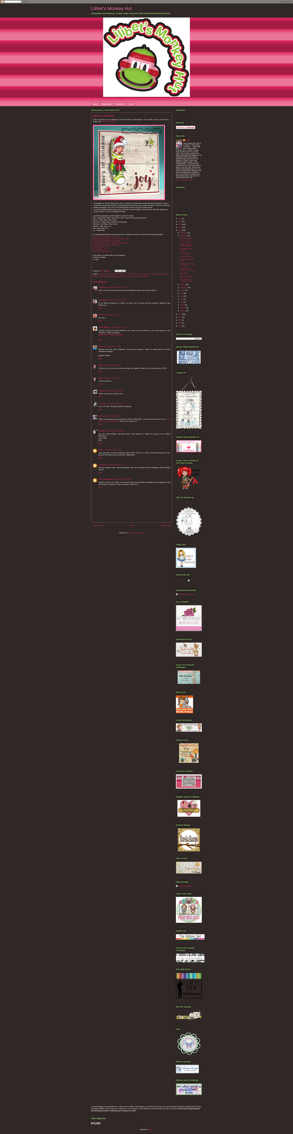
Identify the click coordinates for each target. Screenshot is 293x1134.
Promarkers (105, 276)
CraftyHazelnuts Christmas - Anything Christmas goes (111, 243)
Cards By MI (102, 431)
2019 (180, 221)
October (183, 284)
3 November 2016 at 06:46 (112, 346)
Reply (100, 293)
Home (95, 104)
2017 (180, 227)
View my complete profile (184, 180)
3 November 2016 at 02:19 (117, 327)
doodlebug (160, 274)
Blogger (150, 1129)
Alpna (100, 346)
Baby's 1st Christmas (187, 276)
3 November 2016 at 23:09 (113, 391)
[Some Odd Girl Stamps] (189, 581)
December (183, 233)
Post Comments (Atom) (136, 533)
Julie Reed (102, 464)
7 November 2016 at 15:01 (113, 450)
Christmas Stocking (108, 122)
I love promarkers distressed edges (186, 280)
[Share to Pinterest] (124, 271)
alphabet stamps (103, 274)
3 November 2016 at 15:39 (112, 365)
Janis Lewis (102, 403)
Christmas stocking (129, 274)
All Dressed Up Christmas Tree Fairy (187, 269)
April (182, 302)
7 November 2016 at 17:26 (115, 464)
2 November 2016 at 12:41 (110, 315)
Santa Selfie (184, 273)
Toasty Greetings (185, 241)
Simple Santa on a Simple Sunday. (186, 245)
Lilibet (187, 140)
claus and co (141, 274)
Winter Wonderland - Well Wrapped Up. (106, 245)
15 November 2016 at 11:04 (122, 479)
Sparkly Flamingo (185, 256)
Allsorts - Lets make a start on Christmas (106, 241)
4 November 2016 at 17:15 (116, 403)
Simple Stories (114, 276)
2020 (180, 218)
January (183, 311)
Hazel (100, 416)
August (182, 290)
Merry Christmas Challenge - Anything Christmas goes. (111, 239)
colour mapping (151, 274)
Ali (99, 315)
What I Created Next (105, 479)
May (181, 299)
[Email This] (116, 271)
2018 (180, 224)
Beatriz (100, 450)
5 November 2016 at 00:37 (112, 416)
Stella (100, 365)
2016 (180, 230)
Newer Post (97, 525)
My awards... (120, 104)
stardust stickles (125, 276)
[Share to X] (120, 271)
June (182, 296)
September (184, 287)
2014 (180, 317)
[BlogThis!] (118, 271)
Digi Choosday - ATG (100, 249)
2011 (180, 326)
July (181, 293)
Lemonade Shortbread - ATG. (102, 251)
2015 (180, 314)
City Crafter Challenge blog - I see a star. (106, 236)
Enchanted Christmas (187, 238)
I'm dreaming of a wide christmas (187, 265)
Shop (131, 104)
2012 (180, 323)
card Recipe (118, 274)
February (183, 308)
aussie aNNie (103, 327)
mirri (98, 276)
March (182, 305)
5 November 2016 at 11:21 (116, 431)
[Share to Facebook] (122, 271)
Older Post (166, 525)
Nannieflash (102, 300)
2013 (180, 320)
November (183, 236)
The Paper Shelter (143, 276)
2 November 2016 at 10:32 (118, 287)
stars (134, 276)
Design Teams (106, 104)
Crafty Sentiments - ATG (101, 247)
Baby (111, 274)
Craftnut (101, 391)
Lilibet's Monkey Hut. (112, 8)
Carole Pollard (103, 287)
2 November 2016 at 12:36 (116, 300)
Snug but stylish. (185, 253)
